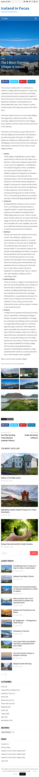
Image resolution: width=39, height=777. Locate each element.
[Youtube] (27, 1)
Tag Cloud (4, 761)
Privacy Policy (5, 747)
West (3, 717)
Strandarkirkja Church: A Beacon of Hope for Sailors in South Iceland (24, 567)
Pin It (23, 81)
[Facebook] (24, 1)
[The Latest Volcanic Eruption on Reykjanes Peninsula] (6, 653)
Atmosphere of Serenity (21, 631)
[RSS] (37, 1)
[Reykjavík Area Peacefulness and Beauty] (6, 610)
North (3, 697)
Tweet (15, 81)
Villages (10, 419)
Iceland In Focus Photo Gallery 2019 (13, 751)
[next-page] (5, 674)
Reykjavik (4, 707)
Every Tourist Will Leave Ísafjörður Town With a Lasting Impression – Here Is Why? (24, 644)
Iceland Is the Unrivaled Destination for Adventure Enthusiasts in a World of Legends (25, 589)
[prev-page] (2, 674)
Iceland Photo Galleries (9, 690)
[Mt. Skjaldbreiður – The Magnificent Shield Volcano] (6, 621)
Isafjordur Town (6, 693)
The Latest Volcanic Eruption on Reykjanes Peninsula (23, 654)
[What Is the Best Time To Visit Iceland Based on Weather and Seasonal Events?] (6, 599)
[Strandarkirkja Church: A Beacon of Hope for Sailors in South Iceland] (6, 566)
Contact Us (5, 744)
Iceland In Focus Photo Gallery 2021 (13, 757)
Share (6, 81)
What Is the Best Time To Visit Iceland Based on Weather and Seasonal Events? (23, 601)
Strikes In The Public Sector (11, 478)
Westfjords (5, 720)
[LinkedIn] (35, 1)
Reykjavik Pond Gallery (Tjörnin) (23, 576)
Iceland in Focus (15, 8)
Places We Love (6, 703)
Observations (5, 700)
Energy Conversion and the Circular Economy (17, 544)
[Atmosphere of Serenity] (6, 631)
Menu (6, 19)
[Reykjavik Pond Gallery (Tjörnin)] (6, 577)
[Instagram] (32, 1)
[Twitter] (30, 1)
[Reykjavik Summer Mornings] (6, 664)
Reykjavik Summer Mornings (22, 664)
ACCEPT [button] (22, 774)
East (2, 687)
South (3, 710)
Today (3, 59)
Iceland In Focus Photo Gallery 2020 (13, 754)
